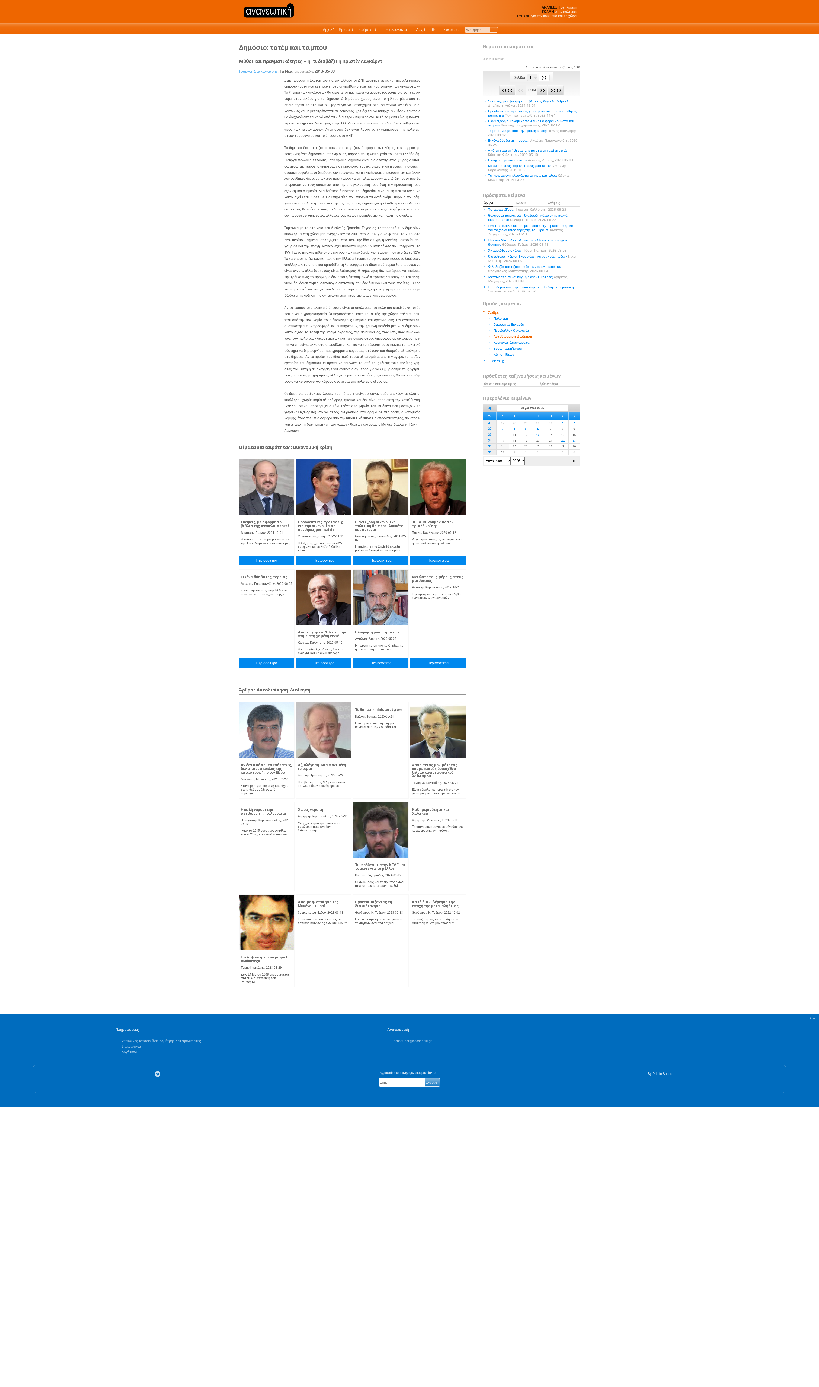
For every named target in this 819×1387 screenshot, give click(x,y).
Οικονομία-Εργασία (509, 324)
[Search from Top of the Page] (494, 30)
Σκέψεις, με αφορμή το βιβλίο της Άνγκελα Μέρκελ (265, 524)
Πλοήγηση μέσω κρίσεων (377, 632)
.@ (413, 1041)
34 (489, 440)
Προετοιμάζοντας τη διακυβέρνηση (373, 904)
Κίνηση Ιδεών (504, 354)
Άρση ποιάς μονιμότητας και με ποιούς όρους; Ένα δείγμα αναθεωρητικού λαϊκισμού (434, 770)
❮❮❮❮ (507, 90)
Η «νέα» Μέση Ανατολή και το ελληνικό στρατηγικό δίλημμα (528, 242)
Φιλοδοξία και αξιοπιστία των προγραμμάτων (524, 269)
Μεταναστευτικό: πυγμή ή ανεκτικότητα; (528, 279)
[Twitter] (158, 1074)
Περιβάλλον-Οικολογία (511, 330)
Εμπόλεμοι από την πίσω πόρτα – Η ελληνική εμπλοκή (531, 289)
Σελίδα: (520, 78)
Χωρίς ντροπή (310, 809)
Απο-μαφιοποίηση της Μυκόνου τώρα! (318, 904)
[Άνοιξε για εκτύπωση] (6, 1367)
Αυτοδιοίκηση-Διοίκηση (513, 336)
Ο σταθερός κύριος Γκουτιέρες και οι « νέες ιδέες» (532, 258)
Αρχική (329, 29)
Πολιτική (501, 318)
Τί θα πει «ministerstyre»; (378, 709)
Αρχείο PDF (425, 29)
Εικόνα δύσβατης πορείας (264, 577)
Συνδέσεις (451, 29)
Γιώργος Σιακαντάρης (258, 71)
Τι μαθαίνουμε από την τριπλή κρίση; (432, 524)
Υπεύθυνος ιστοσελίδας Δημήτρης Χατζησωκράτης (161, 1041)
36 (489, 452)
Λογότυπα (129, 1052)
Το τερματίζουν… (527, 209)
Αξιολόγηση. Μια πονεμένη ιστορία (322, 767)
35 (489, 446)
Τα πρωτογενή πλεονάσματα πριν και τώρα (529, 178)
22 (563, 440)
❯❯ (542, 90)
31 (489, 423)
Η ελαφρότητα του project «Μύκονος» (264, 959)
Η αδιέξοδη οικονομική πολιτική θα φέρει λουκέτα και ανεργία (379, 526)
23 (574, 440)
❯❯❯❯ (555, 90)
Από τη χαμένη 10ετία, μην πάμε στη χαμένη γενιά (322, 634)
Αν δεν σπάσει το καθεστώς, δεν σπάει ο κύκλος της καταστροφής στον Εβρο (266, 768)
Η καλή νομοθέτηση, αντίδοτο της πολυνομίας (264, 811)
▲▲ (812, 1018)
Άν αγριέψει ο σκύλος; (527, 250)
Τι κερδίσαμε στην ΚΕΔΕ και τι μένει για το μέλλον (380, 867)
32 (489, 429)
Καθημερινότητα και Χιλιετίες (430, 811)
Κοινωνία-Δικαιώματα (512, 342)
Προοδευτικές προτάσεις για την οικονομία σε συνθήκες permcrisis (320, 526)
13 (538, 434)
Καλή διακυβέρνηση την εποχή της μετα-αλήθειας (435, 904)
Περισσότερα (266, 560)
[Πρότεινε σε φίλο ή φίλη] (6, 1374)
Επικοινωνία (396, 29)
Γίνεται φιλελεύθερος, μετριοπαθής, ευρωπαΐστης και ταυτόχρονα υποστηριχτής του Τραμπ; (531, 230)
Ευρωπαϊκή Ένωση (508, 348)
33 (489, 435)
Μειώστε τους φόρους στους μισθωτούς (437, 579)
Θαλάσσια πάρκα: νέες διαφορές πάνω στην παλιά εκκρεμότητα (528, 217)
